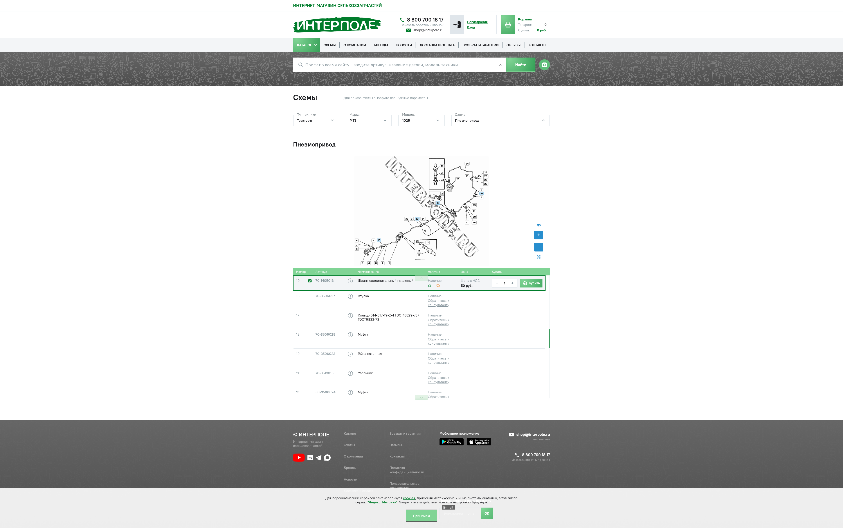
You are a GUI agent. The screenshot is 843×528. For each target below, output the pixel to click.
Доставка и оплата (358, 490)
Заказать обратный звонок (422, 25)
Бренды (350, 467)
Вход (471, 27)
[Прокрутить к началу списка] (421, 278)
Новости (350, 479)
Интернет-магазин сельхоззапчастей (337, 5)
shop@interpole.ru (428, 30)
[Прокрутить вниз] (421, 397)
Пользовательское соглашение (404, 485)
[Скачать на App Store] (479, 441)
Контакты (397, 456)
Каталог (350, 433)
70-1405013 (324, 280)
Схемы (349, 445)
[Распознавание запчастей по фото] (544, 64)
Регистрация (477, 22)
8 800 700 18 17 (425, 19)
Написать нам (540, 439)
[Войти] (457, 24)
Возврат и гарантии (405, 433)
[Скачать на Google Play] (452, 441)
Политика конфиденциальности (406, 469)
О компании (353, 456)
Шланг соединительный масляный (385, 280)
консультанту (438, 305)
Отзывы (395, 445)
